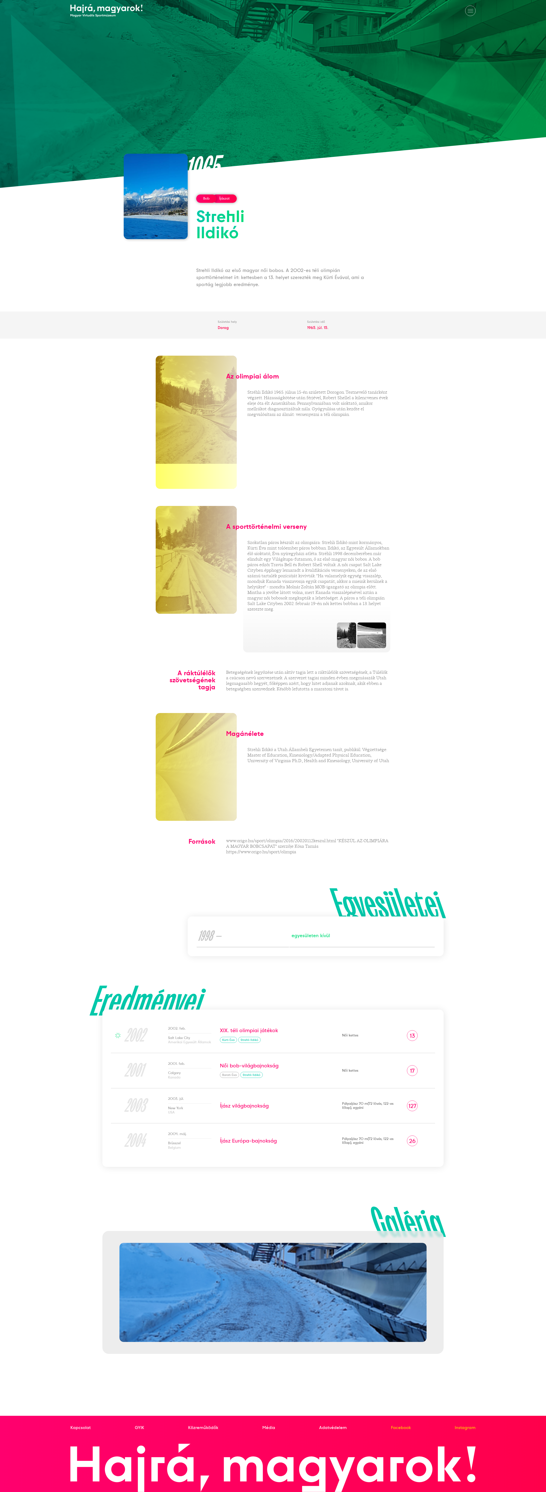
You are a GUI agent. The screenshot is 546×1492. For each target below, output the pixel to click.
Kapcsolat (80, 1427)
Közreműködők (203, 1427)
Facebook (401, 1427)
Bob (206, 198)
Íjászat (224, 198)
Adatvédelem (333, 1427)
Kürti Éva (228, 1040)
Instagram (465, 1427)
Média (268, 1427)
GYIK (139, 1427)
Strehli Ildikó (249, 1040)
